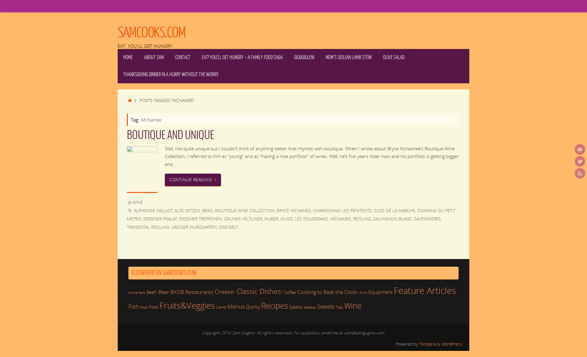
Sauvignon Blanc (392, 219)
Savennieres (427, 219)
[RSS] (580, 173)
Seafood (310, 307)
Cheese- (225, 292)
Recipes (274, 305)
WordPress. (452, 344)
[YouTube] (580, 149)
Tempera (427, 344)
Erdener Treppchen (200, 219)
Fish (133, 306)
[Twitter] (580, 161)
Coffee (290, 292)
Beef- (151, 292)
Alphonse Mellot (153, 210)
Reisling (362, 219)
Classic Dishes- (260, 291)
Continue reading (190, 179)
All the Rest (136, 293)
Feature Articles (425, 290)
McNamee (340, 219)
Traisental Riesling (148, 227)
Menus (236, 306)
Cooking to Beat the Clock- (327, 291)
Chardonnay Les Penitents (342, 210)
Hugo (286, 219)
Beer (163, 291)
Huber (271, 219)
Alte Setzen (187, 210)
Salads (295, 307)
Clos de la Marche (394, 210)
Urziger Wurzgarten (194, 227)
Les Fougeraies (311, 219)
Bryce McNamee (294, 210)
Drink (363, 293)
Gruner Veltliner (243, 219)
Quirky (253, 306)
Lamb (221, 307)
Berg (207, 210)
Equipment (380, 292)
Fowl (153, 307)
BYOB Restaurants (192, 291)
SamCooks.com (151, 33)
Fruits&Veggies (187, 305)
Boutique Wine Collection (245, 210)
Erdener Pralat (160, 219)
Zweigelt (228, 227)
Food (144, 307)
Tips (339, 307)
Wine (138, 202)
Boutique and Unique (170, 135)
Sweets (325, 306)
